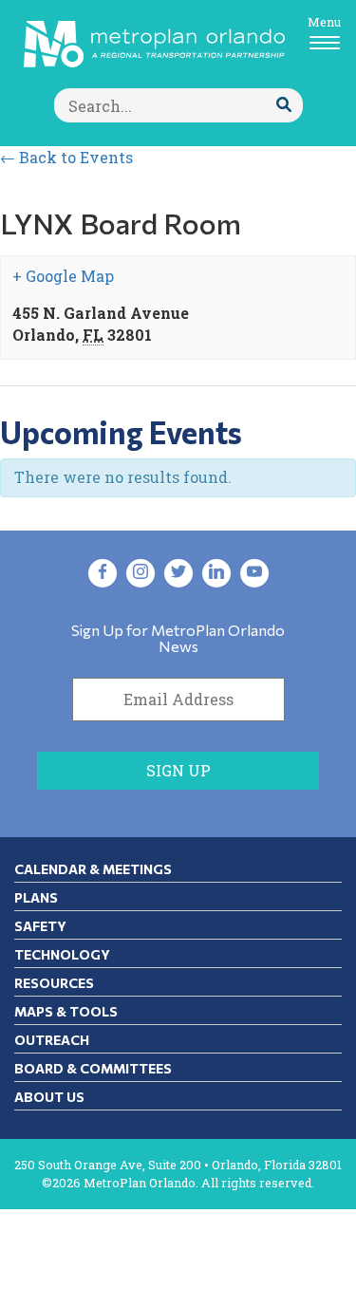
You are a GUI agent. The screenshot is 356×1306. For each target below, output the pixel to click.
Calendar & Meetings (93, 869)
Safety (40, 926)
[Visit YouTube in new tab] (254, 573)
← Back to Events (66, 157)
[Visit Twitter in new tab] (178, 573)
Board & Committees (93, 1068)
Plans (36, 897)
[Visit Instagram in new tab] (140, 573)
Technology (62, 954)
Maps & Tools (66, 1011)
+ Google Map (63, 276)
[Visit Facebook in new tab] (102, 573)
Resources (54, 983)
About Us (49, 1097)
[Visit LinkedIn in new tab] (216, 573)
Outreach (51, 1040)
